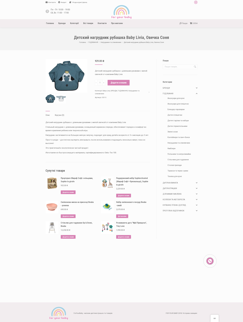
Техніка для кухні (175, 176)
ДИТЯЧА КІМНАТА (170, 183)
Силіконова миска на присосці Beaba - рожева (77, 204)
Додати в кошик (119, 82)
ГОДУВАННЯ (123, 91)
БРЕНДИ (114, 91)
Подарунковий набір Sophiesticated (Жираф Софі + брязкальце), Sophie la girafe (132, 181)
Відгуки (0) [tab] (59, 115)
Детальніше (122, 216)
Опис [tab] (48, 115)
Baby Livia (106, 91)
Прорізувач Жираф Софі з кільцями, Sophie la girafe (77, 180)
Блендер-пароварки (176, 109)
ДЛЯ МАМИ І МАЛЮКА (172, 194)
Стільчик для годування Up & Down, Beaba (76, 224)
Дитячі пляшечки (175, 115)
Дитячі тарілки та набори (178, 121)
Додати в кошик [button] (68, 192)
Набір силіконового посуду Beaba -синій (131, 204)
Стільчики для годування (178, 160)
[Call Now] (210, 261)
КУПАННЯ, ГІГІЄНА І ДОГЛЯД (174, 205)
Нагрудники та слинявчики (179, 143)
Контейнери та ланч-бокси (179, 137)
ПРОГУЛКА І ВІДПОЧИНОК (173, 211)
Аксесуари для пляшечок (178, 104)
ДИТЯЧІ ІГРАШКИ (170, 188)
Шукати (195, 66)
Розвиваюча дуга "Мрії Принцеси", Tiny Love (131, 224)
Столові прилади (175, 165)
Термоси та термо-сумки (178, 171)
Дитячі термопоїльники (177, 126)
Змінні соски (173, 132)
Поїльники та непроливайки (179, 154)
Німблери (171, 148)
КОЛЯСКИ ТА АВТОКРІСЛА (174, 200)
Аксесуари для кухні (176, 98)
